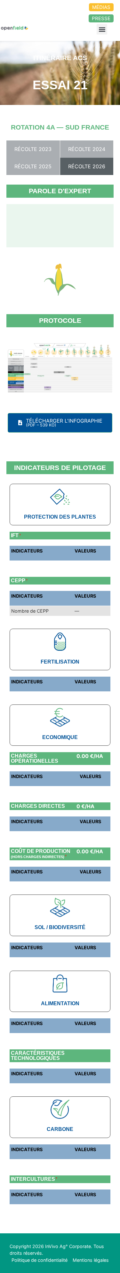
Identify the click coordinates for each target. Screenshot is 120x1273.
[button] (102, 29)
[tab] (33, 149)
